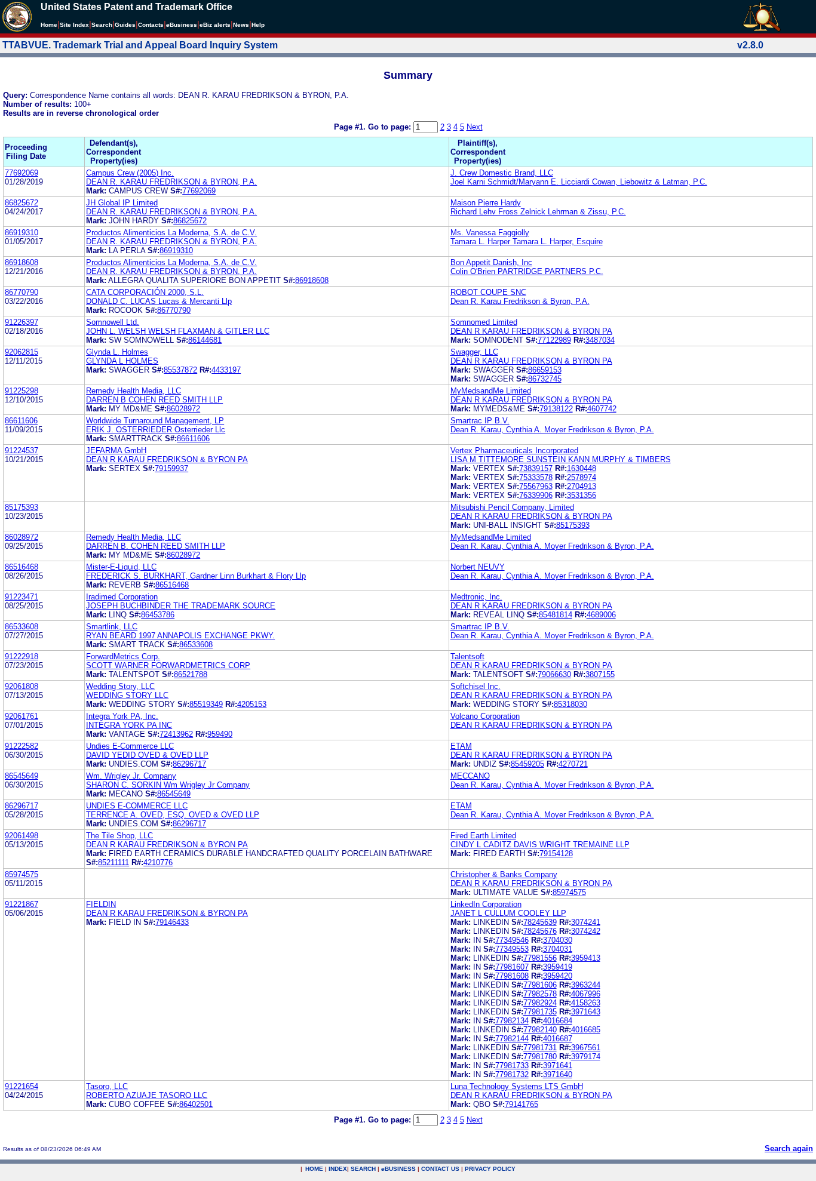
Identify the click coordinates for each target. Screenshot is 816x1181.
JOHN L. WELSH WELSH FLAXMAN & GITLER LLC (177, 331)
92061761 (21, 716)
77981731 (540, 1047)
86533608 (21, 626)
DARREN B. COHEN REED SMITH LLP (155, 546)
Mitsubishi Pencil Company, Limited (512, 507)
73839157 (536, 468)
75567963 (536, 486)
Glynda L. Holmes (117, 351)
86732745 (545, 378)
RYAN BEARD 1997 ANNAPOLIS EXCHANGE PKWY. (180, 635)
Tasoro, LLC (107, 1086)
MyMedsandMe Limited (490, 390)
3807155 (600, 674)
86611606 (21, 420)
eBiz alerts (215, 24)
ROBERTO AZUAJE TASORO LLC (146, 1095)
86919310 (21, 232)
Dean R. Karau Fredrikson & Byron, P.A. (520, 301)
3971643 (585, 1011)
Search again (789, 1148)
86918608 (21, 262)
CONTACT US (440, 1168)
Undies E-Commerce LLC (130, 746)
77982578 (540, 993)
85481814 (555, 614)
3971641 (557, 1065)
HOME (314, 1168)
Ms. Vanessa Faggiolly (489, 232)
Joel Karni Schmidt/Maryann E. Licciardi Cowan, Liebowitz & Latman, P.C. (578, 181)
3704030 (557, 940)
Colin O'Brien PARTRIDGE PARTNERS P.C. (526, 271)
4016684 (557, 1020)
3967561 (585, 1047)
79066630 (554, 674)
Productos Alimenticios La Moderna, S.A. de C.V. (171, 232)
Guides (125, 24)
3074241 (585, 922)
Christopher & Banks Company (503, 874)
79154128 (556, 853)
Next (475, 126)
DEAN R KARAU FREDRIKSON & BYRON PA (531, 331)
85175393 (21, 507)
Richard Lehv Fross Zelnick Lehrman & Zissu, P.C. (538, 211)
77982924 (540, 1002)
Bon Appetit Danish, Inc (491, 262)
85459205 (527, 763)
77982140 (540, 1029)
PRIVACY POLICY (490, 1168)
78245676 (540, 931)
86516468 (21, 566)
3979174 (585, 1056)
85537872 (180, 369)
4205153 (251, 704)
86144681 (205, 340)
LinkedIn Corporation (485, 904)
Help (258, 24)
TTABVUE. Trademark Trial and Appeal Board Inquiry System (140, 45)
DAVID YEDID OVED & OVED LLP (147, 755)
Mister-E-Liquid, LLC (121, 566)
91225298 (21, 390)
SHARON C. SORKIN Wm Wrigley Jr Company (168, 784)
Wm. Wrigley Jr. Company (131, 775)
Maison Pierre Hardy (485, 202)
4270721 (573, 763)
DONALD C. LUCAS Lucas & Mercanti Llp (159, 301)
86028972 (183, 408)
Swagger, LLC (474, 351)
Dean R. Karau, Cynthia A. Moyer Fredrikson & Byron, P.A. (552, 429)
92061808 (21, 686)
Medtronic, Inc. (476, 596)
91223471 (21, 596)
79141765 (521, 1104)
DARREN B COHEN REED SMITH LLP (154, 399)
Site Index (74, 24)
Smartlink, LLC (111, 626)
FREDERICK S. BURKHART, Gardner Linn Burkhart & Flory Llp (196, 575)
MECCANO (470, 775)
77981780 (540, 1056)
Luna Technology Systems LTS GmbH (516, 1086)
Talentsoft (467, 656)
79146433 (172, 922)
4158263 (585, 1002)
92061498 (21, 835)
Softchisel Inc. (475, 686)
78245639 (540, 922)
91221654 (21, 1086)
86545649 (21, 775)
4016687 (557, 1038)
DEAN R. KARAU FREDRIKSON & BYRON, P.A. (171, 181)
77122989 (554, 340)
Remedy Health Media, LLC (133, 390)
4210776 (158, 862)
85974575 (21, 874)
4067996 (585, 993)
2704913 (581, 486)
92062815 (21, 351)
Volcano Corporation (485, 716)
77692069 (21, 172)
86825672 (21, 202)
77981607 (512, 966)
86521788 (190, 674)
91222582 (21, 746)
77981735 (540, 1011)
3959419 (557, 966)
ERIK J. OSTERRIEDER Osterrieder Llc (155, 429)
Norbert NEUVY (477, 566)
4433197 (226, 369)
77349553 (512, 949)
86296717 (189, 763)
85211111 (113, 862)
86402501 (196, 1104)
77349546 (512, 940)
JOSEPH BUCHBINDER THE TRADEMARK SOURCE (180, 605)
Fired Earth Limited (483, 835)
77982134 (512, 1020)
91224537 (21, 450)
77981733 (512, 1065)
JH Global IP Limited (122, 202)
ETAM (461, 746)
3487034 (600, 340)
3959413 (585, 958)
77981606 (540, 984)
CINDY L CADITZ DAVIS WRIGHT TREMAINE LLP (540, 844)
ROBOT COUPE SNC (488, 292)
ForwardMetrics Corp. (123, 656)
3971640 (557, 1074)
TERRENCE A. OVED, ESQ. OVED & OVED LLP (172, 814)
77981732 (512, 1074)
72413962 (176, 734)
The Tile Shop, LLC (119, 835)
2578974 (581, 477)
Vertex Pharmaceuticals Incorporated (514, 450)
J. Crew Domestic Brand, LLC (501, 172)
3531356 (581, 495)
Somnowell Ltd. (112, 322)
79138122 (556, 408)
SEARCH (363, 1168)
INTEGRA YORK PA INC (129, 725)
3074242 (585, 931)
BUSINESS (398, 1168)
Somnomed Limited (483, 322)
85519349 (206, 704)
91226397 (21, 322)
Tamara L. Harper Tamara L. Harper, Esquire (526, 241)
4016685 (585, 1029)
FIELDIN (101, 904)
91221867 (21, 904)
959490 (219, 734)
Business (181, 24)
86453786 (157, 614)
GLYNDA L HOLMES (122, 360)
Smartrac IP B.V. (480, 420)
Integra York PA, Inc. (122, 716)
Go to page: (390, 126)
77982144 (512, 1038)
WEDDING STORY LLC (127, 695)
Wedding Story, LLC (120, 686)
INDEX (338, 1168)
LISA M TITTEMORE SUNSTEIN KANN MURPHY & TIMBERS (560, 459)
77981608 (512, 975)
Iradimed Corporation (122, 596)
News (241, 24)
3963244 (585, 984)
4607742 (601, 408)
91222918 (21, 656)
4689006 (601, 614)
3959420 (557, 975)
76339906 (536, 495)
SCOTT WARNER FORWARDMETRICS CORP (168, 665)
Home (49, 24)
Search (101, 24)
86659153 (545, 369)
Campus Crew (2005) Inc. (130, 172)
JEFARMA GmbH (116, 450)
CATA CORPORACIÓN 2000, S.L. (145, 292)
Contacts (151, 24)
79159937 (171, 468)
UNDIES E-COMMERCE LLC (137, 805)
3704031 (557, 949)
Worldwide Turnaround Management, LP (155, 420)
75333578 (536, 477)
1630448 (581, 468)
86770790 (21, 292)
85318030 (570, 704)
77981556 (540, 958)
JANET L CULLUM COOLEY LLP (508, 913)
